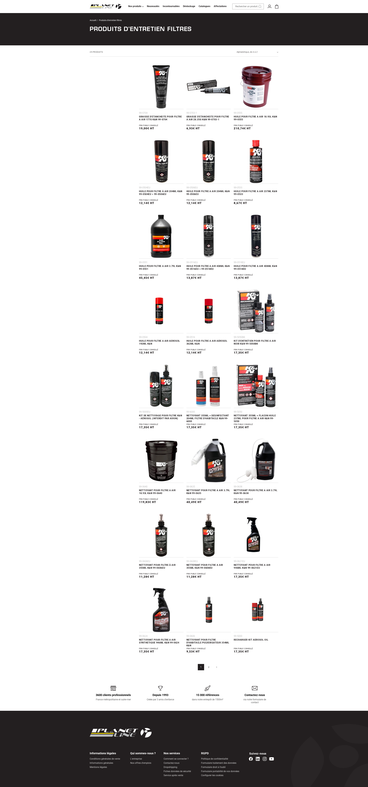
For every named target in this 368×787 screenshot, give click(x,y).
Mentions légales (98, 767)
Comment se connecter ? (176, 758)
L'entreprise (136, 758)
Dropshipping (170, 767)
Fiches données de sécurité (177, 771)
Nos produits (134, 6)
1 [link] (201, 667)
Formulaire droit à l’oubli (213, 767)
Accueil (93, 20)
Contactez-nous (171, 763)
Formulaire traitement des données (218, 763)
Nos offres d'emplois (140, 763)
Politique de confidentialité (214, 758)
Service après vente (173, 775)
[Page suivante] (216, 667)
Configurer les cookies (212, 775)
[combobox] (248, 6)
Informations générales (101, 763)
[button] (135, 6)
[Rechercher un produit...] (260, 6)
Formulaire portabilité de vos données (220, 771)
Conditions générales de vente (105, 758)
